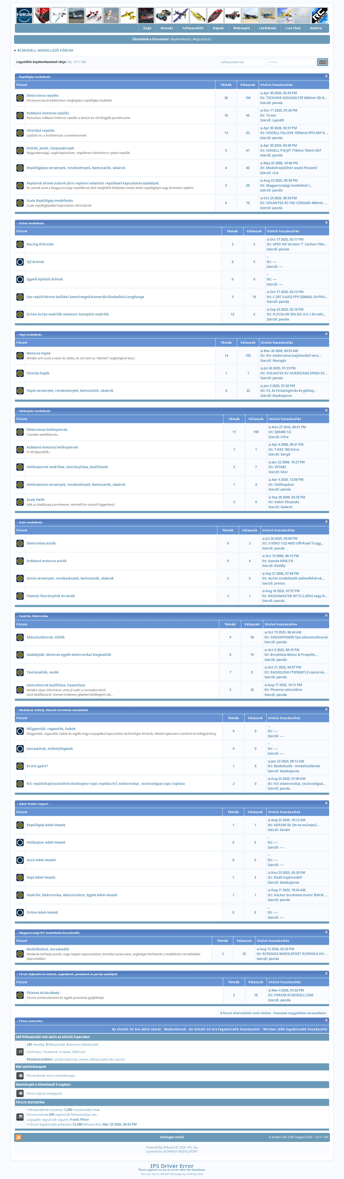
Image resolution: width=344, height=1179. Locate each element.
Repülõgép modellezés (34, 77)
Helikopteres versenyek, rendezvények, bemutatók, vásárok (76, 484)
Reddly (279, 565)
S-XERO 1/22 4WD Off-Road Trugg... (296, 543)
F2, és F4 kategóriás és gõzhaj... (291, 390)
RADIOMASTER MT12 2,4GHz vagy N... (298, 596)
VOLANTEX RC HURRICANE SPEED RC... (297, 373)
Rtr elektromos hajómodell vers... (293, 355)
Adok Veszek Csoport (33, 804)
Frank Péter (79, 1119)
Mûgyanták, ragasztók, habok (51, 728)
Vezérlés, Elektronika (33, 616)
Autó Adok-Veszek (41, 860)
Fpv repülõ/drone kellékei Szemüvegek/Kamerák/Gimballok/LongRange (85, 297)
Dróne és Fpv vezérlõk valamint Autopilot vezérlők (68, 314)
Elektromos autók (41, 543)
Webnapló (241, 28)
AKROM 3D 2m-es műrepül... (297, 825)
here (200, 1174)
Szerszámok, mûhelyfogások (50, 748)
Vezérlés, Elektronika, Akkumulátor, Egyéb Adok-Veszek (72, 895)
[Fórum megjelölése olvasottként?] (20, 97)
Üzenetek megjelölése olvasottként (299, 1013)
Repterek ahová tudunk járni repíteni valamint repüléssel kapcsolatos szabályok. (93, 183)
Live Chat (293, 28)
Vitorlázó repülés (40, 130)
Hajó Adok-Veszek (41, 877)
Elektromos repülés (42, 95)
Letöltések (267, 28)
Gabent (287, 507)
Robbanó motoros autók (46, 561)
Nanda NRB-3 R (280, 561)
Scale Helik (36, 499)
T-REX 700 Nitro (286, 449)
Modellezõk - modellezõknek (297, 766)
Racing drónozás (40, 244)
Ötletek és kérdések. (43, 993)
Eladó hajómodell (288, 877)
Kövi (284, 472)
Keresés (167, 28)
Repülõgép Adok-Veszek (46, 825)
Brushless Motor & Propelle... (294, 654)
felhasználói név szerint (107, 1059)
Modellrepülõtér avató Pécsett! (291, 168)
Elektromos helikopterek (47, 429)
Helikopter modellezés (34, 411)
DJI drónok (35, 262)
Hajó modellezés (30, 334)
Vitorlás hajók (38, 373)
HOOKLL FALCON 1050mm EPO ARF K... (297, 133)
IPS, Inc (192, 1147)
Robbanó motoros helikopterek (52, 447)
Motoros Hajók (39, 353)
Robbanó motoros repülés (48, 113)
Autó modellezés (30, 522)
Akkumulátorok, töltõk (46, 637)
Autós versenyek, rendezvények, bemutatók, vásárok (70, 578)
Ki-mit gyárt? (37, 766)
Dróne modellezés (31, 223)
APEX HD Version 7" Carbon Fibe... (300, 244)
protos (279, 583)
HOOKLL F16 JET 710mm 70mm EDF (293, 150)
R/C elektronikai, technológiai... (300, 783)
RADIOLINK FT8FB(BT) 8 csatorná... (298, 672)
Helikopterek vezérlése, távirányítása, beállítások (67, 467)
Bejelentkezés (181, 39)
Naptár (218, 28)
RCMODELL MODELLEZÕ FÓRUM (45, 50)
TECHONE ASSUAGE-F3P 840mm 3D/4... (296, 97)
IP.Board (169, 1147)
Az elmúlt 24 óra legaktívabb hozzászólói (224, 1029)
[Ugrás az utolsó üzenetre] (261, 93)
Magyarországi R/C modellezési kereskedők (49, 933)
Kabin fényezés (286, 502)
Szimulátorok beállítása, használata (56, 685)
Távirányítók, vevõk (43, 672)
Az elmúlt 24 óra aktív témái (136, 1029)
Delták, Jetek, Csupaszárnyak (50, 148)
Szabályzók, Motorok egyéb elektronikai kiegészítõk (69, 654)
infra (285, 437)
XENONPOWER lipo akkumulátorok (299, 637)
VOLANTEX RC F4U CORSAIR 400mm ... (296, 203)
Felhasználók (192, 28)
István (285, 829)
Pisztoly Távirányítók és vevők (51, 596)
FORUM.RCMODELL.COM (293, 995)
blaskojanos (282, 395)
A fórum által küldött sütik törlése (245, 1013)
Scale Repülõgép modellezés (50, 200)
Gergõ (285, 454)
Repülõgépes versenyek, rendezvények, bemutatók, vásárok (76, 168)
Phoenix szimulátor (286, 689)
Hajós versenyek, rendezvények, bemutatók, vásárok (70, 390)
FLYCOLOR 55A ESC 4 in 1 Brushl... (299, 314)
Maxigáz (279, 360)
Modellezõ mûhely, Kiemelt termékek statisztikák (53, 710)
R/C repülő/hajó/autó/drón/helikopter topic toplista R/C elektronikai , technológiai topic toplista (106, 783)
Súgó (147, 28)
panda (277, 103)
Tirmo (271, 115)
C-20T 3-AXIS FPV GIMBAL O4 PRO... (300, 297)
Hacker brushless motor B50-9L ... (301, 895)
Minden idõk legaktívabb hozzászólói (295, 1029)
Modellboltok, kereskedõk (48, 949)
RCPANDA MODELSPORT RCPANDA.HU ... (295, 953)
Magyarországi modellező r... (289, 185)
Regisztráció (201, 39)
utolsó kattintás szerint (71, 1059)
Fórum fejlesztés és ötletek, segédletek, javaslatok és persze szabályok (68, 974)
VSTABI (280, 467)
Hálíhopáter (284, 484)
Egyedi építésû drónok (45, 279)
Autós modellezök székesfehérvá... (296, 578)
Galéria (316, 28)
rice (275, 173)
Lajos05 (278, 120)
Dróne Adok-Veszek (42, 912)
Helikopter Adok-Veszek (46, 842)
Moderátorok (175, 1029)
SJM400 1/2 (282, 432)
